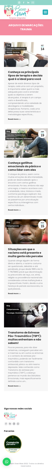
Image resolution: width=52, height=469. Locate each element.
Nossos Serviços (13, 52)
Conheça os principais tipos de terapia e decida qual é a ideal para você (25, 75)
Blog (8, 45)
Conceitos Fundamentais (16, 49)
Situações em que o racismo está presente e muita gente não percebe (25, 252)
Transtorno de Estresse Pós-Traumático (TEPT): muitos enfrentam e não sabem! (24, 338)
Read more (13, 119)
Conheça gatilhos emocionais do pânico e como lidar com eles (24, 166)
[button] (7, 462)
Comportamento (13, 226)
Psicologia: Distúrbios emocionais (19, 139)
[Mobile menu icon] (45, 12)
